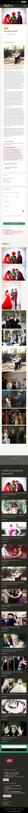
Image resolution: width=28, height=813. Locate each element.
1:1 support (7, 775)
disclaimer (7, 234)
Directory (24, 1)
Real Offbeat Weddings (16, 791)
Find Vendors (7, 796)
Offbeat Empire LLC (7, 804)
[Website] (8, 37)
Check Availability (14, 223)
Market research (8, 776)
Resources (7, 773)
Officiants (6, 28)
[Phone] (10, 37)
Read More (5, 138)
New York (14, 34)
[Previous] (2, 16)
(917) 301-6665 (7, 182)
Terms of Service (22, 751)
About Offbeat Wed (7, 801)
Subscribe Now (14, 749)
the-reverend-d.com (8, 178)
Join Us (6, 779)
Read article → (5, 497)
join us (11, 234)
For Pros (12, 1)
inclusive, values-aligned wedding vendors (16, 792)
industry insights (14, 773)
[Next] (25, 16)
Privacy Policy (17, 751)
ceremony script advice (13, 788)
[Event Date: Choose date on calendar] (23, 211)
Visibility (6, 772)
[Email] (5, 37)
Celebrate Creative (16, 811)
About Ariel (5, 803)
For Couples (17, 1)
